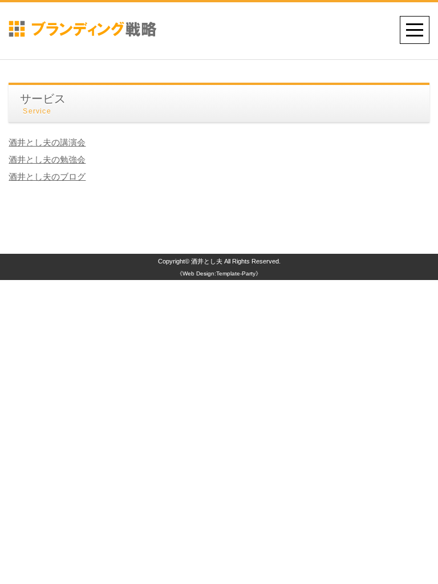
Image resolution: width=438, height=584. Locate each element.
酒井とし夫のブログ (47, 176)
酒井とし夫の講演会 (47, 142)
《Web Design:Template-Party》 (219, 273)
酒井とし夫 (206, 261)
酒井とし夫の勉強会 (47, 159)
